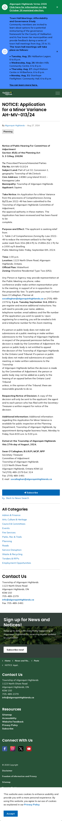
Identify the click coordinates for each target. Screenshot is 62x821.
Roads (5, 545)
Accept (11, 813)
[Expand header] (57, 93)
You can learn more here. (24, 84)
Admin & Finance (11, 515)
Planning (7, 131)
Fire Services (9, 532)
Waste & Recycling (12, 554)
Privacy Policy (10, 725)
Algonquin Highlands (15, 125)
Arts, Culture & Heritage (14, 519)
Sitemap (7, 714)
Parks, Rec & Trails (12, 536)
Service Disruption (11, 549)
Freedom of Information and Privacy (19, 776)
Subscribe (32, 492)
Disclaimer (7, 770)
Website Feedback (13, 721)
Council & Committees (13, 523)
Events (6, 528)
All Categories (15, 509)
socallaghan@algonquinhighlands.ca (22, 298)
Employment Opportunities (16, 562)
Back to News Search (17, 498)
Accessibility (9, 718)
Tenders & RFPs (10, 558)
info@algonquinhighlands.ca (18, 599)
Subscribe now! (15, 649)
